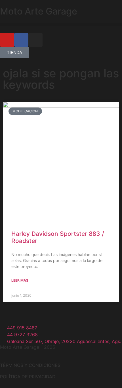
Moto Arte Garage (38, 11)
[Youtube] (7, 40)
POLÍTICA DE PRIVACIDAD (28, 376)
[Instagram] (35, 40)
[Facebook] (21, 40)
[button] (61, 24)
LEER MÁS (19, 280)
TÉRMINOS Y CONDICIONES (30, 365)
